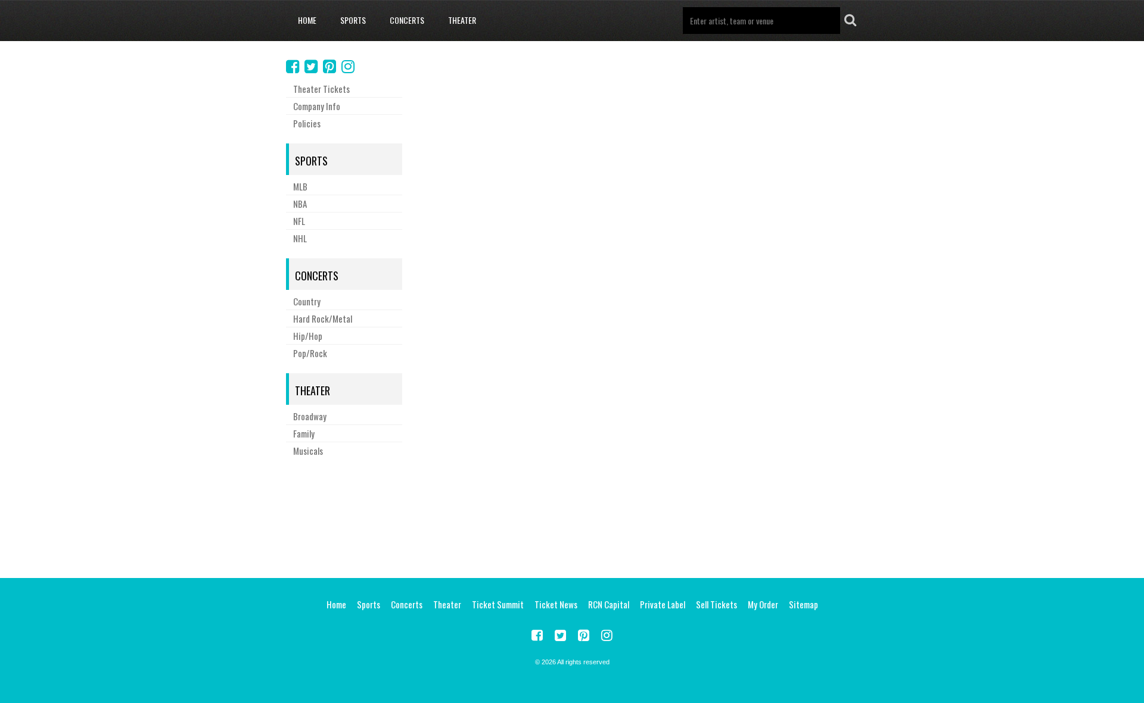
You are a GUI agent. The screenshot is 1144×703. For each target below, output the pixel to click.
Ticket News (555, 604)
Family (304, 433)
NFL (299, 220)
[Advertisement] (572, 515)
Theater (462, 20)
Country (307, 301)
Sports (353, 20)
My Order (763, 604)
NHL (300, 238)
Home (307, 20)
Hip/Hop (307, 335)
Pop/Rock (310, 353)
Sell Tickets (716, 604)
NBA (300, 203)
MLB (300, 186)
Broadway (310, 416)
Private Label (662, 604)
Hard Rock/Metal (322, 318)
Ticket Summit (498, 604)
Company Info (316, 106)
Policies (307, 123)
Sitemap (803, 604)
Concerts (407, 20)
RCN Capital (608, 604)
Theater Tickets (321, 88)
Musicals (308, 450)
